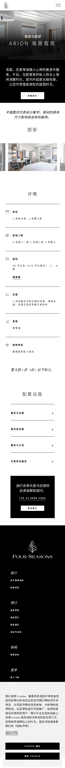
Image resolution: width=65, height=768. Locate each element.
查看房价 (32, 95)
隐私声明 (11, 733)
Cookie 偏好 (33, 746)
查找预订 (15, 617)
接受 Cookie (33, 756)
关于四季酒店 (17, 580)
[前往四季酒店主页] (6, 5)
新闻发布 (15, 654)
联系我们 (32, 508)
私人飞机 (15, 677)
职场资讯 (15, 587)
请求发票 (15, 610)
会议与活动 (16, 632)
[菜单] (58, 5)
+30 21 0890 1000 (32, 498)
